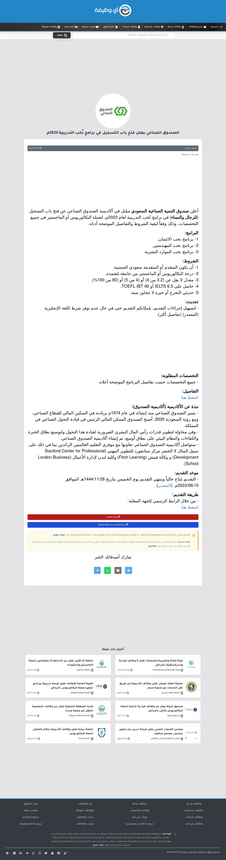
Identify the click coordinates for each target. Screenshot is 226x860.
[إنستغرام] (39, 854)
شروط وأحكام (31, 817)
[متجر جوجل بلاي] (7, 854)
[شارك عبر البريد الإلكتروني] (117, 570)
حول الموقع (31, 804)
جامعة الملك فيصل (170, 693)
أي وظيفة (185, 852)
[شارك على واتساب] (107, 570)
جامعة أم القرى (83, 670)
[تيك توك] (64, 854)
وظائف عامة (139, 804)
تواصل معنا (31, 810)
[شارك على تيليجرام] (97, 570)
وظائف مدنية (191, 148)
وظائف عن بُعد (194, 824)
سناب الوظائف (85, 817)
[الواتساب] (33, 854)
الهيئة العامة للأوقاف (80, 693)
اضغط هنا (190, 397)
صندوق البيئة (173, 716)
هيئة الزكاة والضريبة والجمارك (166, 670)
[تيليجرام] (26, 854)
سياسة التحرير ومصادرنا (139, 824)
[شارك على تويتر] (128, 570)
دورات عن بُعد (140, 817)
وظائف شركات (194, 817)
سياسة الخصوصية (31, 824)
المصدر (164, 485)
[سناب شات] (52, 854)
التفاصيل (152, 546)
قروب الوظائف (85, 824)
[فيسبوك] (58, 854)
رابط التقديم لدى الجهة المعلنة (112, 525)
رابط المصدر (112, 517)
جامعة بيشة (84, 739)
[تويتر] (45, 854)
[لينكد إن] (20, 854)
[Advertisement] (113, 67)
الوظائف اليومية (85, 810)
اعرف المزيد (59, 535)
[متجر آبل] (14, 854)
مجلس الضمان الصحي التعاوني (165, 739)
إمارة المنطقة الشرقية (79, 716)
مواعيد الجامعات (139, 810)
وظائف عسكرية (194, 810)
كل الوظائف (85, 804)
